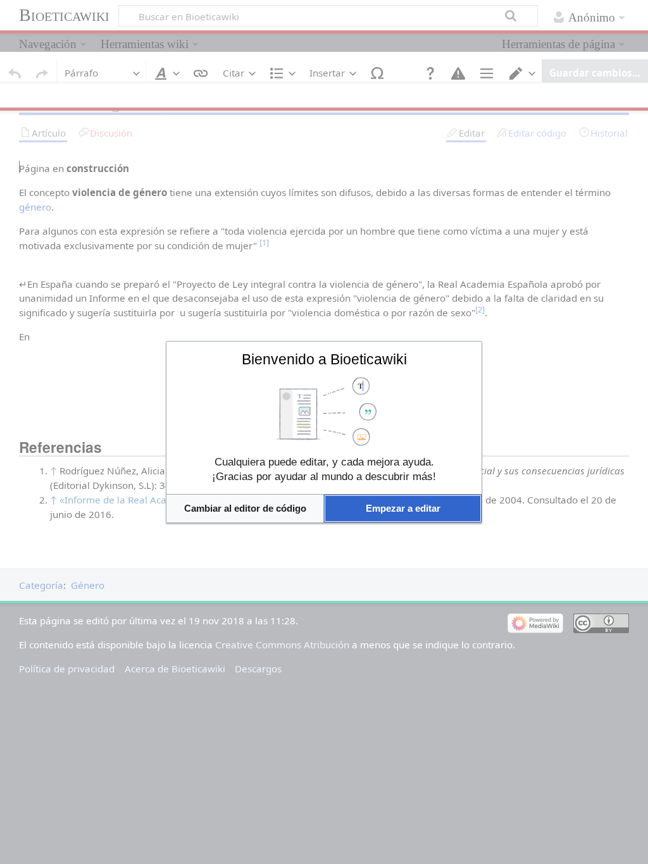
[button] (244, 508)
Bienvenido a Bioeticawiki (324, 359)
